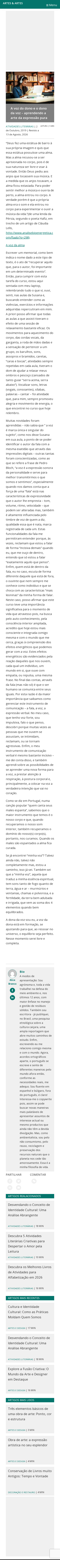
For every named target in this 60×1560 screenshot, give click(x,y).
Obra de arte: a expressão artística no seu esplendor (27, 1442)
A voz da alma (15, 245)
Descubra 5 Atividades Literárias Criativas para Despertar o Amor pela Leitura (26, 1243)
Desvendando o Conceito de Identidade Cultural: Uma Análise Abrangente (29, 1209)
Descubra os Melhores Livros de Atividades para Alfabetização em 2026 (29, 1272)
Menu (53, 5)
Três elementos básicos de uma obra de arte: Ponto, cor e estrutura (30, 1413)
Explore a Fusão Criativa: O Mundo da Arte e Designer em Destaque (28, 1374)
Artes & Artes (13, 3)
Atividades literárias (20, 126)
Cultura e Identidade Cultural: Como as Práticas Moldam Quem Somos (28, 1311)
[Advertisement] (30, 41)
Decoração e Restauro (21, 1492)
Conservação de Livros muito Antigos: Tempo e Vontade (30, 1473)
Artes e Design (16, 1328)
